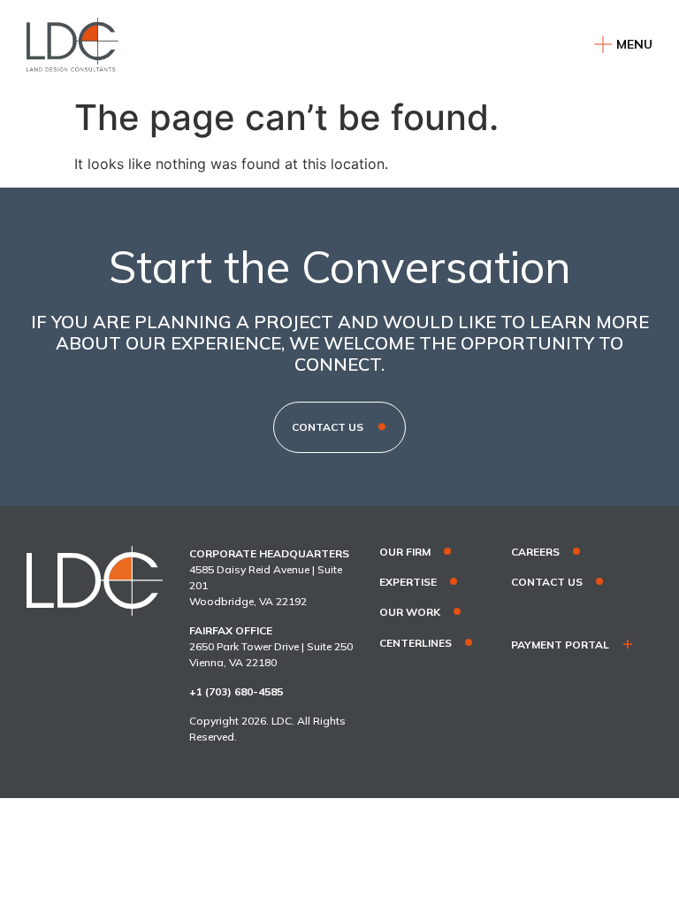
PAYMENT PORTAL (560, 645)
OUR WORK (409, 612)
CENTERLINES (415, 643)
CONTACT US (547, 582)
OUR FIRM (405, 552)
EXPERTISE (408, 582)
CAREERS (535, 552)
